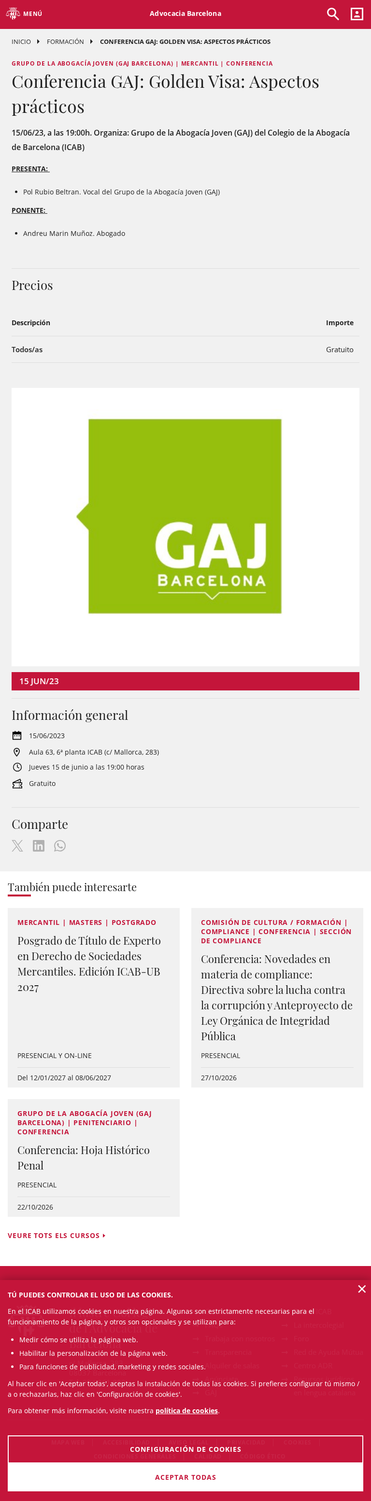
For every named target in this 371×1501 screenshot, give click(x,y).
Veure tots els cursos (54, 1235)
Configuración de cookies (186, 1449)
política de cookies (187, 1410)
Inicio (21, 41)
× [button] (362, 1288)
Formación (65, 41)
